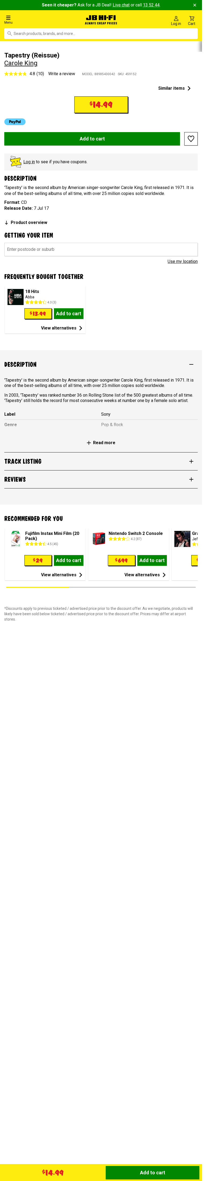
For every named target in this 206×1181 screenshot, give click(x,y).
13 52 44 (151, 5)
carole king (21, 62)
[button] (34, 19)
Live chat (121, 5)
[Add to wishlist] (191, 137)
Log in (29, 160)
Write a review (61, 72)
